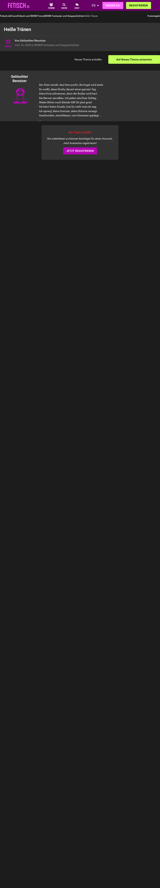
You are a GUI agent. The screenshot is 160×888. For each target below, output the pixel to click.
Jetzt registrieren (80, 150)
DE (94, 5)
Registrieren (138, 5)
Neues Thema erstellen (88, 59)
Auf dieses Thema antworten (134, 59)
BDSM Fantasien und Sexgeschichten (56, 45)
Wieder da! (113, 5)
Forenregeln (154, 16)
